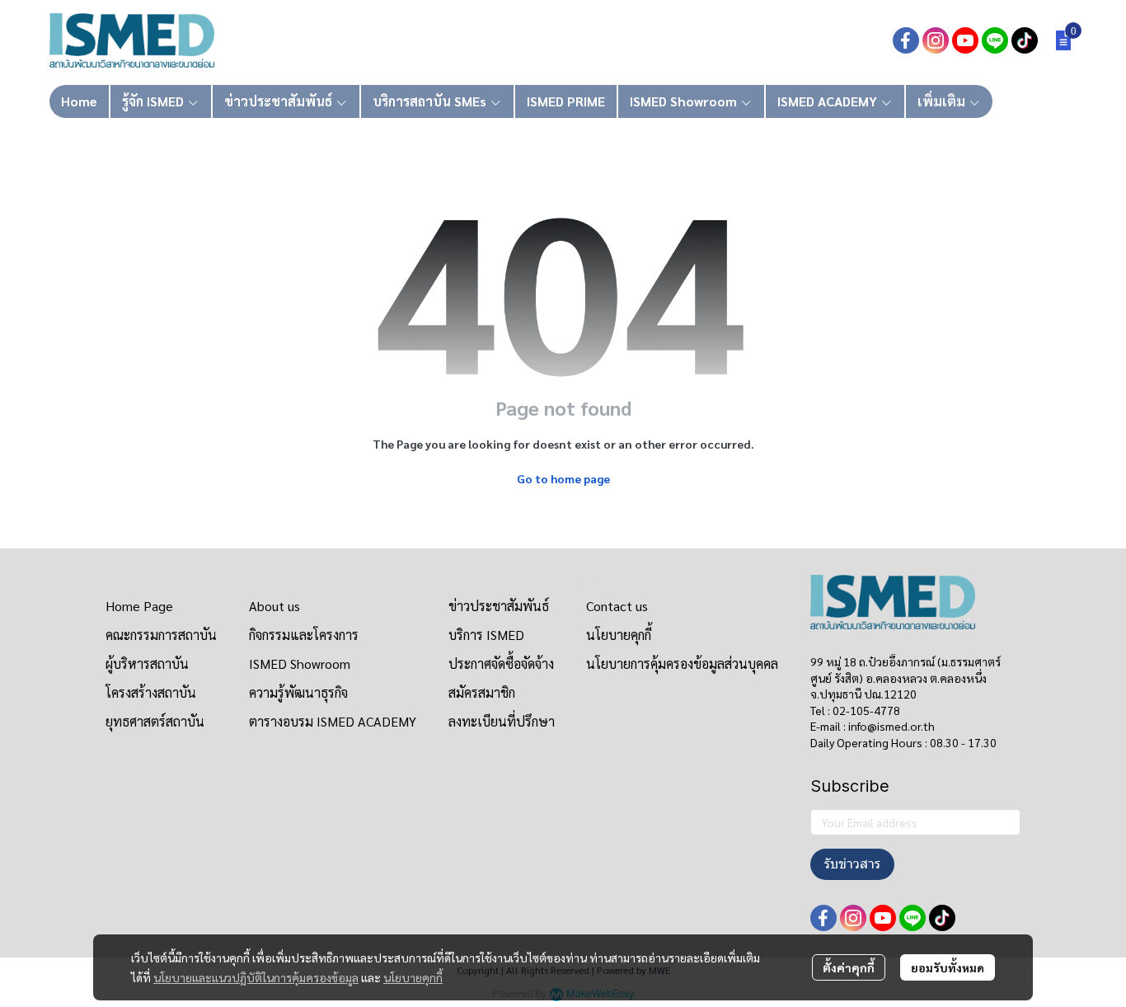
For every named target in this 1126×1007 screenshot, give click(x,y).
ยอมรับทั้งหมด (947, 967)
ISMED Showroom (299, 663)
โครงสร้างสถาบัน (151, 692)
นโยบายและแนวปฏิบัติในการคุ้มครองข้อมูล (256, 977)
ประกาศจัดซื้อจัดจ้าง (501, 663)
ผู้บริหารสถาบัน (147, 663)
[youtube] (965, 40)
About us (274, 605)
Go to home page (563, 478)
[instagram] (935, 40)
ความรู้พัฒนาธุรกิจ (298, 692)
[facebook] (906, 40)
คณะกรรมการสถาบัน (161, 634)
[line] (995, 40)
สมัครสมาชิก (481, 692)
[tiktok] (1024, 40)
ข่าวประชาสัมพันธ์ (498, 605)
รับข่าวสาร (852, 863)
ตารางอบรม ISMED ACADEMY (332, 721)
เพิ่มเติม (943, 101)
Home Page (139, 605)
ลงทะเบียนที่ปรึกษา (501, 721)
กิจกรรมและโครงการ (304, 634)
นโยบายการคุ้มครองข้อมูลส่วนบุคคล (682, 663)
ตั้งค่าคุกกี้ (849, 967)
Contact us (617, 605)
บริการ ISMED (486, 634)
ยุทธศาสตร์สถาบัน (155, 721)
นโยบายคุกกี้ (413, 977)
